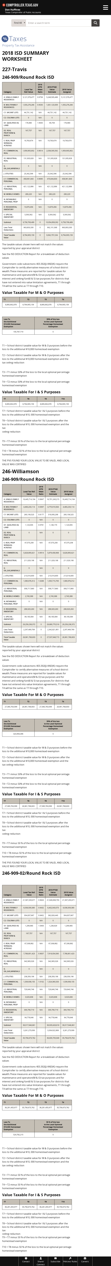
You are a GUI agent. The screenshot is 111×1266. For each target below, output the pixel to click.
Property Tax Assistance (18, 45)
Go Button (95, 22)
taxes (17, 38)
